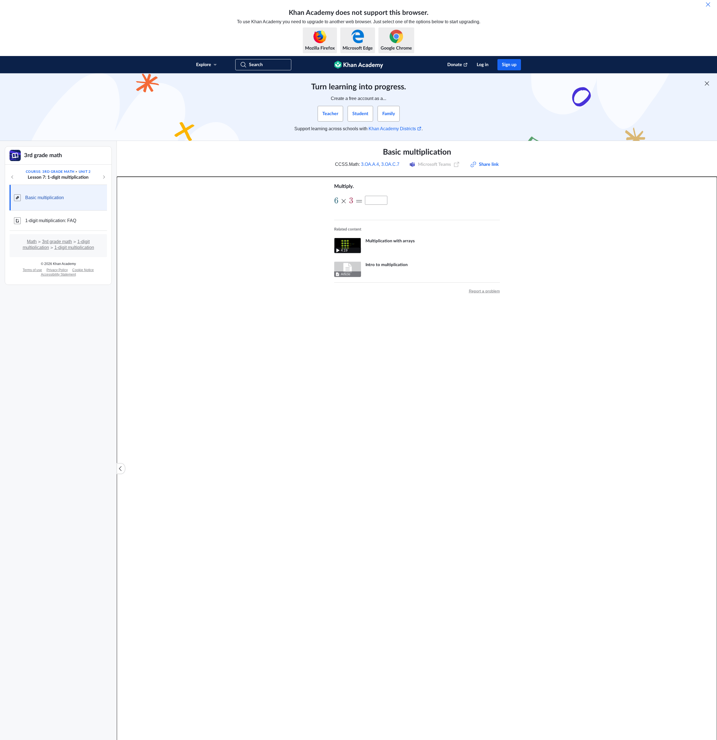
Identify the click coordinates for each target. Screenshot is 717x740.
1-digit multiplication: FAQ (50, 220)
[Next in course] (104, 177)
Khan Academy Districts (392, 128)
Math (32, 241)
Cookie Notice (83, 270)
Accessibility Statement (58, 274)
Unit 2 (85, 171)
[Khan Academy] (358, 64)
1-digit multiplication (74, 247)
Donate (454, 64)
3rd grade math (57, 241)
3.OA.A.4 (370, 164)
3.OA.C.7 (390, 164)
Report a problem (484, 291)
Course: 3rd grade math (50, 171)
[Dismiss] (708, 4)
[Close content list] (121, 468)
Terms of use (32, 270)
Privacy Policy (57, 270)
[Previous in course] (12, 177)
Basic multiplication (44, 197)
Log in (482, 64)
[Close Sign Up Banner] (707, 83)
